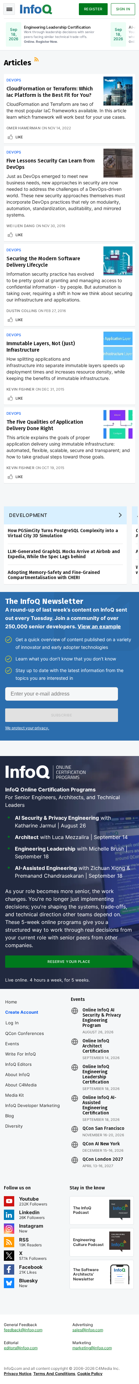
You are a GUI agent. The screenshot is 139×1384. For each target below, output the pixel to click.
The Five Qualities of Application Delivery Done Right (44, 425)
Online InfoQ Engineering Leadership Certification (95, 1074)
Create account (21, 1012)
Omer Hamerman (23, 128)
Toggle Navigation (9, 9)
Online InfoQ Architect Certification (95, 1046)
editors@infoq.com (20, 1347)
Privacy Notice (17, 1373)
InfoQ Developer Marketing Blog (32, 1110)
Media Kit (14, 1095)
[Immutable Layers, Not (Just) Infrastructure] (118, 345)
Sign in (123, 9)
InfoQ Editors (18, 1064)
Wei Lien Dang (20, 226)
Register (93, 9)
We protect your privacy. (27, 727)
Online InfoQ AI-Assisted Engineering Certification (99, 1105)
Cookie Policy (89, 1373)
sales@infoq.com (87, 1329)
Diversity (14, 1126)
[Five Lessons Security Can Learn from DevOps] (118, 163)
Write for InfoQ (20, 1053)
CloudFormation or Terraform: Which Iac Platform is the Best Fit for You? (49, 92)
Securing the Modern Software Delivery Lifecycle (43, 261)
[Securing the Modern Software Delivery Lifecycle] (118, 260)
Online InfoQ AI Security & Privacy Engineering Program (101, 1018)
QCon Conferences (24, 1033)
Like (19, 137)
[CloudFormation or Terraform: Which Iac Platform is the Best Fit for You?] (118, 91)
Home (11, 1001)
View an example (99, 626)
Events (12, 1043)
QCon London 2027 (102, 1159)
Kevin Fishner (20, 389)
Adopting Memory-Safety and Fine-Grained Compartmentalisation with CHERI (54, 575)
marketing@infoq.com (92, 1347)
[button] (61, 715)
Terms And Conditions (54, 1373)
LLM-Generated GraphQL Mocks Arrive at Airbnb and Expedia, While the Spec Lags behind (64, 554)
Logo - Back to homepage (36, 8)
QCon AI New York (101, 1144)
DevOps (13, 80)
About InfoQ (17, 1074)
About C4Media (21, 1084)
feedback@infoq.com (23, 1329)
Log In (12, 1022)
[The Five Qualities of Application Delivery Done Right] (118, 424)
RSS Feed (37, 60)
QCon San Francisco (103, 1128)
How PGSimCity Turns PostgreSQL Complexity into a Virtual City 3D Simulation (63, 533)
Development (28, 515)
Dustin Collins (21, 311)
